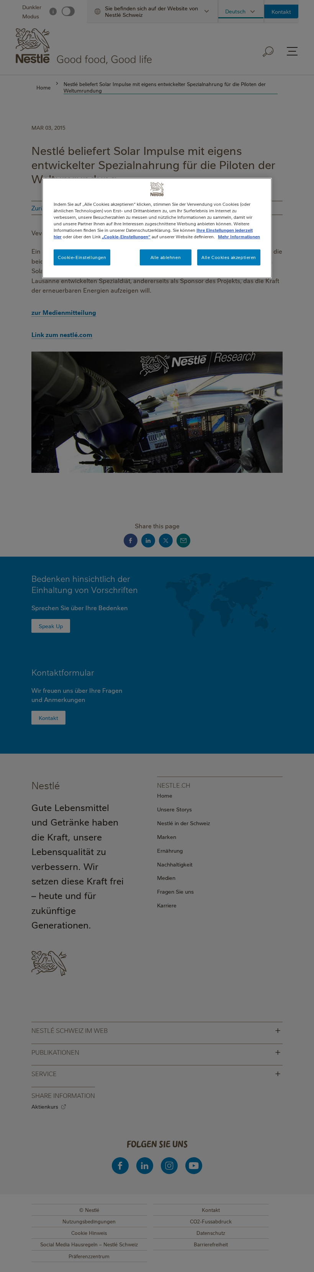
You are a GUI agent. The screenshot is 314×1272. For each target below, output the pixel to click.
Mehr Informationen (239, 236)
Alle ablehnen (165, 257)
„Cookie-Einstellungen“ (126, 236)
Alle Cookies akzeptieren (228, 257)
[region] (157, 228)
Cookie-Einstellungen (82, 257)
